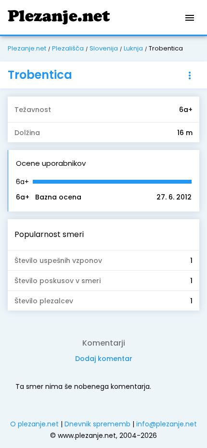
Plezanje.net (27, 48)
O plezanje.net (34, 424)
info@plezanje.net (166, 424)
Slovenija (104, 48)
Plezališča (68, 48)
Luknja (133, 48)
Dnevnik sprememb (97, 424)
